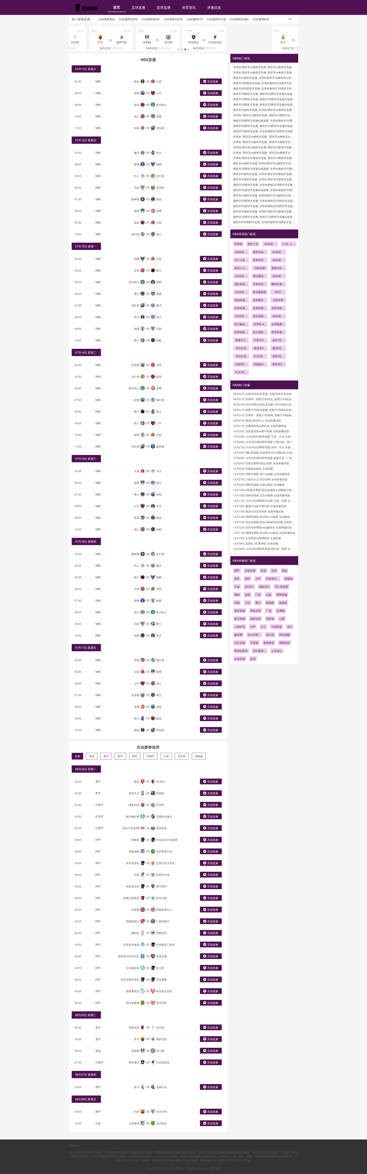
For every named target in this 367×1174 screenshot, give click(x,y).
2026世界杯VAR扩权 (278, 252)
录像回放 (214, 7)
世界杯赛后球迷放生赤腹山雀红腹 (259, 308)
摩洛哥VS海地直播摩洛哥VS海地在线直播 (278, 364)
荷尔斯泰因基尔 (259, 651)
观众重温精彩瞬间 (259, 276)
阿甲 (134, 756)
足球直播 (138, 7)
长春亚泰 (239, 659)
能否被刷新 (259, 292)
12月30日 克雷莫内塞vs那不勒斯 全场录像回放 (261, 431)
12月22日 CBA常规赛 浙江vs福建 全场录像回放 (261, 474)
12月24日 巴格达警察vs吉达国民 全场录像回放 (261, 463)
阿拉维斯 (284, 635)
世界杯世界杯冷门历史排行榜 (259, 284)
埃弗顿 (281, 610)
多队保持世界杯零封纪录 (259, 316)
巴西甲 (150, 756)
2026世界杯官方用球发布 (278, 316)
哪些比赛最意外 (278, 284)
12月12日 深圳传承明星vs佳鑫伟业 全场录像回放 (262, 527)
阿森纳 (288, 578)
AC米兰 (249, 586)
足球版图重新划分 (278, 324)
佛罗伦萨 (255, 619)
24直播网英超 (106, 19)
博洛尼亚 (255, 610)
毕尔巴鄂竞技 (254, 635)
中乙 (263, 627)
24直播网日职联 (173, 19)
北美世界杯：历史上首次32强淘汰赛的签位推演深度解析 (278, 300)
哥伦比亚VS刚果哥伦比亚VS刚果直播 (241, 356)
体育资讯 (189, 7)
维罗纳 (270, 619)
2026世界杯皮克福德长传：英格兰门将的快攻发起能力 (270, 244)
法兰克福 (239, 643)
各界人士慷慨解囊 (241, 268)
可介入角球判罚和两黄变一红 (241, 260)
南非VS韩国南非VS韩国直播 (278, 340)
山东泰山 (276, 651)
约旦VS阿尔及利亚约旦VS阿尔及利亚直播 (241, 372)
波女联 (182, 756)
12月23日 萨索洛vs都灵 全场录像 (253, 468)
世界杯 (238, 244)
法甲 (258, 578)
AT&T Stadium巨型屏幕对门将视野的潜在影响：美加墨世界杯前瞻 (278, 292)
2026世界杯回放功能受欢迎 (241, 276)
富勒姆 (270, 602)
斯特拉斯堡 (241, 651)
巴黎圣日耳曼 (272, 579)
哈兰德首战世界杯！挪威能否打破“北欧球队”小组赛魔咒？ (259, 332)
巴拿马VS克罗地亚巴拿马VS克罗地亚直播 (259, 340)
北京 (247, 602)
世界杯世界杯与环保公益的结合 (259, 260)
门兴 (258, 594)
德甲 (247, 578)
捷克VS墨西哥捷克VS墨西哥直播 (278, 348)
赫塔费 (238, 635)
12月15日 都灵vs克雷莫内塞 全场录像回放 (258, 511)
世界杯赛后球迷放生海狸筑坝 (278, 332)
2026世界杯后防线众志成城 (241, 316)
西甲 (120, 756)
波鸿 (253, 659)
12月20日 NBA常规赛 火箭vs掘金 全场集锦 (258, 484)
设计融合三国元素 (241, 324)
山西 (282, 619)
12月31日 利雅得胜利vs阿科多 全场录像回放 (259, 426)
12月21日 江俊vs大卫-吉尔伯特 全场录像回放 (260, 479)
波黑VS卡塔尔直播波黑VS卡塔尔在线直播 (278, 356)
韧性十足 (253, 244)
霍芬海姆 (239, 619)
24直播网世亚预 (216, 19)
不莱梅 (254, 643)
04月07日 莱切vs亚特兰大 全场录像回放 (257, 420)
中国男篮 (276, 627)
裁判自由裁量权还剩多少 (259, 252)
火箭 (268, 594)
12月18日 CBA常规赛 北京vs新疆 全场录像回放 (261, 495)
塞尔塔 (270, 635)
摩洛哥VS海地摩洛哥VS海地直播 (259, 348)
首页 (116, 7)
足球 (274, 570)
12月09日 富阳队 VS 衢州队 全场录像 (255, 543)
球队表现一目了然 (241, 284)
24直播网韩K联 (151, 19)
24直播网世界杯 (128, 19)
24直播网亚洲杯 (239, 19)
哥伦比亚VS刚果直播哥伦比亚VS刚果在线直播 (241, 348)
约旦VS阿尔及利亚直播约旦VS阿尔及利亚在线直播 (259, 356)
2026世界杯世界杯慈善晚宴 (278, 260)
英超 (91, 756)
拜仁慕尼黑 (281, 586)
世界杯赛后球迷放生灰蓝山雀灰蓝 (241, 308)
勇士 (258, 602)
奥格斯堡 (268, 643)
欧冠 (263, 570)
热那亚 (283, 602)
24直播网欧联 (261, 19)
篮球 (247, 594)
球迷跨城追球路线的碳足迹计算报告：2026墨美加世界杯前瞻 (241, 300)
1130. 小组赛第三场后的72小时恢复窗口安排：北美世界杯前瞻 (288, 244)
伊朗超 (199, 756)
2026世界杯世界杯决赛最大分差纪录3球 (241, 292)
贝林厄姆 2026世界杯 (259, 268)
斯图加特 (284, 643)
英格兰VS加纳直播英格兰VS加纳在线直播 (241, 340)
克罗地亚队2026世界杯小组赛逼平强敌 (278, 308)
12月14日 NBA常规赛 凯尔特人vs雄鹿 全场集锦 (261, 517)
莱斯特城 (281, 594)
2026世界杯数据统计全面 (278, 276)
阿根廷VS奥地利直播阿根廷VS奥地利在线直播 (259, 364)
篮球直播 (164, 7)
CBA (237, 602)
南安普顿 (239, 610)
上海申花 (239, 627)
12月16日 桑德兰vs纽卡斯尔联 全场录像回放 (259, 506)
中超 (166, 756)
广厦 (268, 610)
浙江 (289, 627)
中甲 (253, 627)
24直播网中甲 (195, 19)
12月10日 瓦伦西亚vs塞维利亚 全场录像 (257, 538)
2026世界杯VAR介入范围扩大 (241, 252)
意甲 (106, 756)
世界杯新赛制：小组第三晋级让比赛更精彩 (241, 332)
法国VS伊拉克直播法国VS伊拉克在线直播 (241, 364)
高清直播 (212, 81)
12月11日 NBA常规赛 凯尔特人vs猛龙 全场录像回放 (264, 533)
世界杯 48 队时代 (260, 324)
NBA (98, 81)
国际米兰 (264, 586)
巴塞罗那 (250, 570)
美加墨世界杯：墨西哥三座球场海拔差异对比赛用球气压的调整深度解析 (259, 300)
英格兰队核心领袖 (278, 268)
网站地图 (215, 1168)
